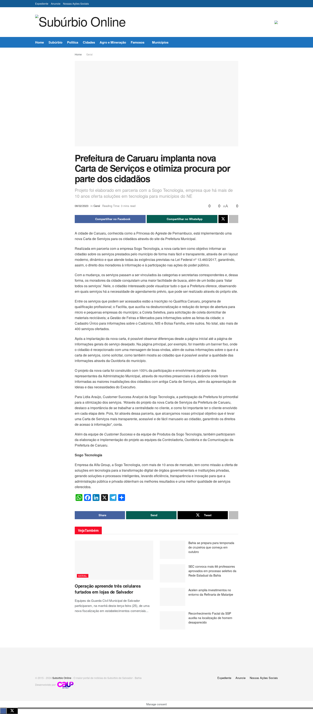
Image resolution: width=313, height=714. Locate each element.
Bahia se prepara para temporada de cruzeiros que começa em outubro (211, 547)
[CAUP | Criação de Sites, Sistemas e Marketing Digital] (65, 684)
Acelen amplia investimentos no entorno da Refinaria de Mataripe (210, 592)
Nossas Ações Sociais (76, 3)
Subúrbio (55, 42)
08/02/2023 (81, 206)
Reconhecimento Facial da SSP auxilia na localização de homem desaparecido (210, 617)
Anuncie (55, 3)
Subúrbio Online (61, 678)
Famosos (137, 42)
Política (72, 42)
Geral (89, 54)
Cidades (89, 42)
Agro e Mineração (113, 42)
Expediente (41, 3)
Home (39, 42)
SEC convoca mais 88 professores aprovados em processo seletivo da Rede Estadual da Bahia (212, 570)
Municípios (160, 42)
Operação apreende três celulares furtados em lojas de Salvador (108, 589)
